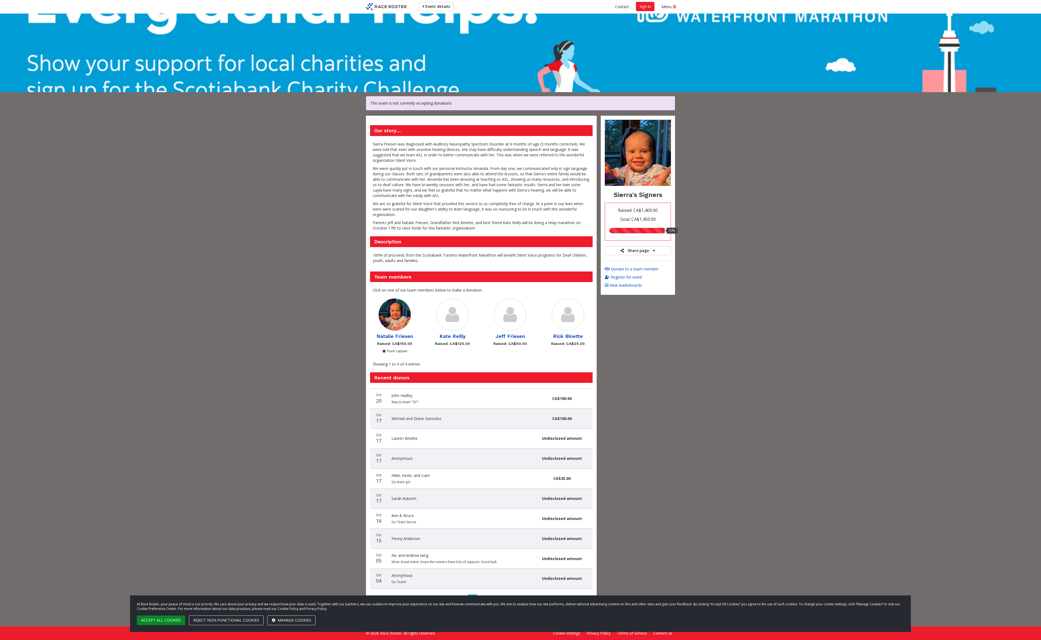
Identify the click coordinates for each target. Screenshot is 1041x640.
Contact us (662, 633)
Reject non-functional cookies (226, 620)
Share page (638, 250)
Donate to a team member (634, 268)
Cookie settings (566, 633)
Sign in (645, 6)
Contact (622, 6)
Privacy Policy (599, 633)
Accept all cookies (161, 620)
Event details (437, 6)
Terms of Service (632, 633)
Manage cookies (294, 620)
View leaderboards (625, 285)
